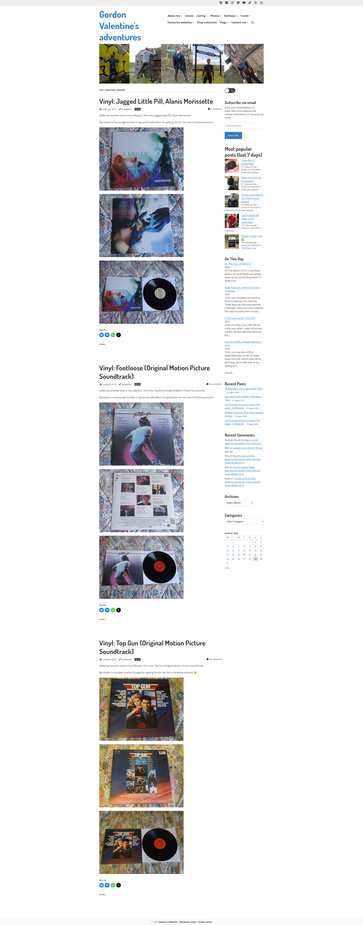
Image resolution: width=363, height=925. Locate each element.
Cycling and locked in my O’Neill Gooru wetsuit (252, 198)
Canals (189, 15)
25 (233, 558)
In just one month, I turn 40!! (240, 318)
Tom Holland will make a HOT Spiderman (250, 219)
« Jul (227, 567)
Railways (230, 15)
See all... (229, 372)
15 (255, 550)
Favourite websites (180, 22)
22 (255, 554)
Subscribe (233, 135)
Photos (214, 15)
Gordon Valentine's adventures (120, 25)
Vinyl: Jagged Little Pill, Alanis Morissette (156, 101)
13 (244, 550)
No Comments (215, 384)
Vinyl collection (207, 22)
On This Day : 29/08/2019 (238, 263)
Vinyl (137, 109)
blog (248, 172)
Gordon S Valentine (168, 921)
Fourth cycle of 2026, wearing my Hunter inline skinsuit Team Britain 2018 (242, 459)
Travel (244, 15)
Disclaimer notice (187, 921)
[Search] (253, 22)
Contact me (238, 22)
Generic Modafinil (111, 916)
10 (227, 550)
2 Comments (216, 109)
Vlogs (223, 22)
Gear (244, 210)
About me (174, 15)
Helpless (254, 172)
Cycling (200, 15)
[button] (230, 90)
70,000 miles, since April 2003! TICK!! (244, 388)
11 (233, 550)
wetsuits (250, 210)
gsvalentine (127, 109)
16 (261, 550)
